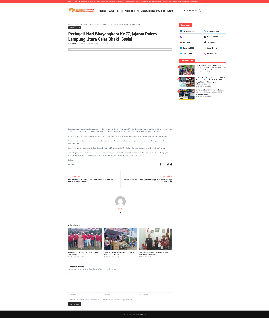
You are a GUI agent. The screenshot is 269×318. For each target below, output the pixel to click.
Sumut (112, 10)
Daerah (120, 10)
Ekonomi (135, 10)
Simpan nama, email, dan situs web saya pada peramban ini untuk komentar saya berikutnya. (101, 300)
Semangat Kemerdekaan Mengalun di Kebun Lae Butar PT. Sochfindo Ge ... (119, 253)
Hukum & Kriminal (147, 10)
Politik (127, 10)
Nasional (102, 10)
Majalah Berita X (143, 314)
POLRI (159, 10)
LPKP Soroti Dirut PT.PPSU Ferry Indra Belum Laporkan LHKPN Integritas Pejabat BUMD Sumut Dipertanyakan (210, 92)
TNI (164, 10)
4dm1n (74, 44)
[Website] (120, 213)
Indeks (170, 10)
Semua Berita (77, 24)
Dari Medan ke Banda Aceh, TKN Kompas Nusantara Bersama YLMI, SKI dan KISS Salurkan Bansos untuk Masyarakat (211, 68)
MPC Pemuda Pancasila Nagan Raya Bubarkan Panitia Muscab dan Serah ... (154, 253)
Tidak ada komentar (86, 44)
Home (70, 24)
